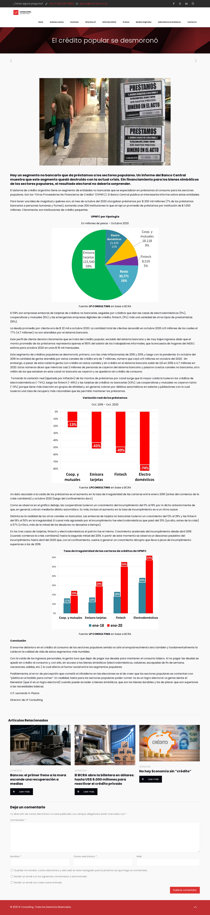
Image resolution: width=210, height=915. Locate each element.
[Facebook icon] (174, 3)
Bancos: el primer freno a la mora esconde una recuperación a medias (38, 779)
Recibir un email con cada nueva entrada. (38, 882)
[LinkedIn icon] (187, 3)
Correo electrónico (85, 856)
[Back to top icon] (196, 907)
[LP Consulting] (22, 12)
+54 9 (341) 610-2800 (61, 3)
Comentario (18, 820)
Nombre (15, 856)
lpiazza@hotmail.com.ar (93, 3)
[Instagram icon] (194, 3)
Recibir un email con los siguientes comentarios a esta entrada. (50, 876)
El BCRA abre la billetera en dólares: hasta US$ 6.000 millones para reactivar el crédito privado (104, 779)
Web (139, 856)
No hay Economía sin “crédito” (165, 771)
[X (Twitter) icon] (181, 3)
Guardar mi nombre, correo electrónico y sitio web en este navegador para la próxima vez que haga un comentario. (81, 870)
